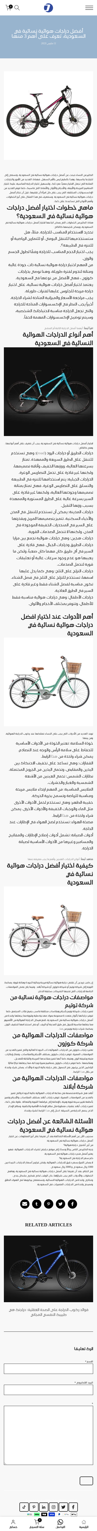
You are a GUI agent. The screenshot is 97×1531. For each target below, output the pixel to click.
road (41, 453)
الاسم (89, 1361)
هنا (61, 1028)
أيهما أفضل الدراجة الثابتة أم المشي (63, 328)
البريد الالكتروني (83, 1382)
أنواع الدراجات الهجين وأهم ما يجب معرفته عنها (54, 858)
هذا (54, 756)
